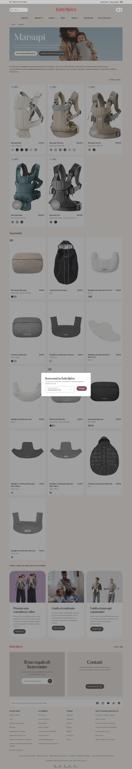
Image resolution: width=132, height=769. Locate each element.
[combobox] (59, 389)
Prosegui (82, 388)
